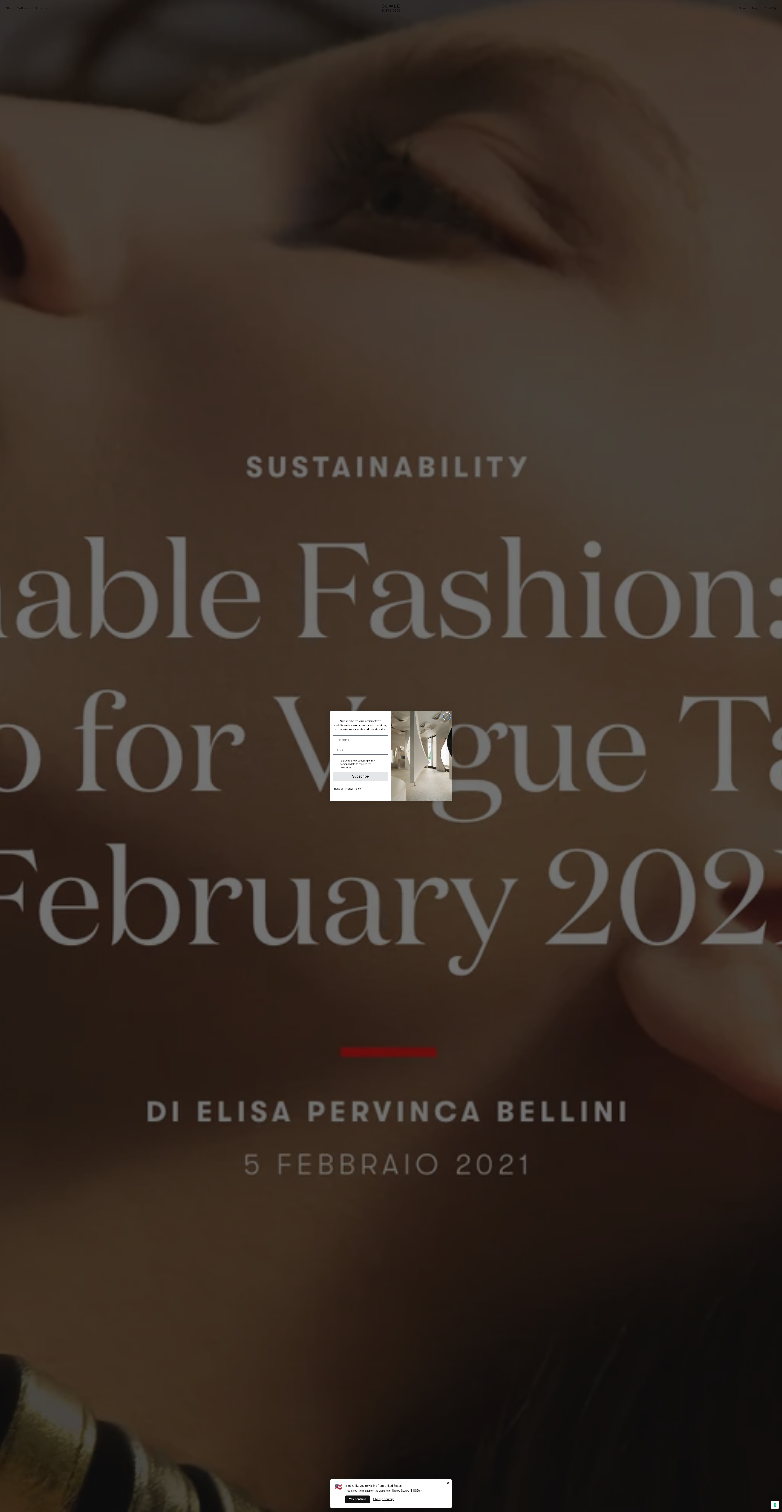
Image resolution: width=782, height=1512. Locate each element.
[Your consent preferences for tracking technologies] (775, 1505)
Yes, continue (357, 1499)
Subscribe (360, 776)
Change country (383, 1499)
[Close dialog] (446, 716)
